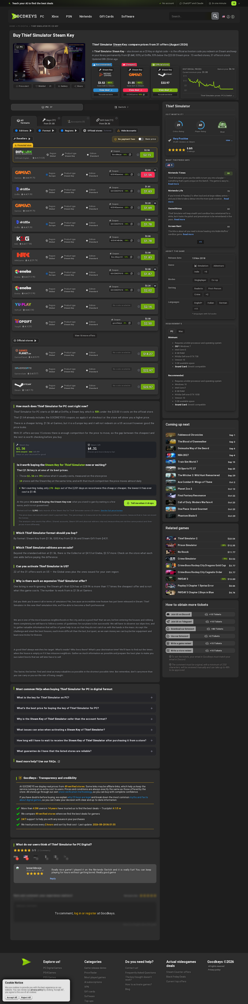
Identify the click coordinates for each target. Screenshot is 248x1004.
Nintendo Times (176, 173)
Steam (117, 44)
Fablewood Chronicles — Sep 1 (200, 435)
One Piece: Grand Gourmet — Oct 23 (200, 509)
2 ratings (191, 151)
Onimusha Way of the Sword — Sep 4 (200, 448)
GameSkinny (175, 208)
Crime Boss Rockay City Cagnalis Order (200, 572)
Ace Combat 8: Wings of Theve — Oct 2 (200, 482)
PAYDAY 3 (200, 579)
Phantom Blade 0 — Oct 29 (200, 516)
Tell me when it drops (142, 503)
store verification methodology (75, 792)
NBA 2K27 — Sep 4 (200, 455)
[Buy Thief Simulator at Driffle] (29, 189)
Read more (173, 184)
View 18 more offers (85, 335)
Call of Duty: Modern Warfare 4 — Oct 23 (200, 502)
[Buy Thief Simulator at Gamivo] (29, 172)
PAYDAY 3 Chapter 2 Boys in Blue (200, 592)
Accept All (12, 997)
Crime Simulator (200, 558)
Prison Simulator (200, 545)
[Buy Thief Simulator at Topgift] (29, 321)
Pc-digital (23, 26)
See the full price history (111, 510)
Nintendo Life (175, 190)
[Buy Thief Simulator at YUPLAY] (29, 304)
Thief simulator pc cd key (44, 26)
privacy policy (37, 990)
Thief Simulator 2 (200, 538)
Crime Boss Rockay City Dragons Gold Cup (200, 565)
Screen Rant (174, 226)
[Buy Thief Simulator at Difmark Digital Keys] (30, 152)
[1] (16, 856)
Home (12, 26)
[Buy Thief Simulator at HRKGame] (29, 255)
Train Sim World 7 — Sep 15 (200, 462)
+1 (200, 242)
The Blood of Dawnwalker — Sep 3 (200, 441)
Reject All (26, 997)
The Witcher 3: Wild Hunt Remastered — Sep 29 (200, 475)
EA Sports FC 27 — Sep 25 (200, 468)
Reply (53, 878)
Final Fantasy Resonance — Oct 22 (200, 495)
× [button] (239, 3)
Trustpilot (111, 808)
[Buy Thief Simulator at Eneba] (29, 271)
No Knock (200, 552)
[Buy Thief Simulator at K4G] (29, 238)
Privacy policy (214, 970)
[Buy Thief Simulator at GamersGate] (29, 368)
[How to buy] (155, 170)
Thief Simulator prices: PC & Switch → (217, 96)
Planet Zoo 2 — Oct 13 (200, 489)
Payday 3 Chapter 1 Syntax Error (200, 585)
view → (229, 140)
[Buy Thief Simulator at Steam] (29, 384)
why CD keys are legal (79, 797)
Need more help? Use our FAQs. (36, 761)
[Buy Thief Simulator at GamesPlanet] (29, 351)
